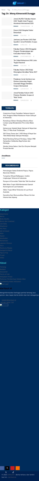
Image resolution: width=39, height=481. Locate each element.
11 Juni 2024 (23, 75)
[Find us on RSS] (18, 468)
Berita (2, 216)
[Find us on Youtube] (12, 468)
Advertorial (4, 214)
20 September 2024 (25, 56)
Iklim (1, 233)
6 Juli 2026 (23, 35)
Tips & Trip (4, 253)
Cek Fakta (3, 224)
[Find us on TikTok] (13, 472)
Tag (9, 10)
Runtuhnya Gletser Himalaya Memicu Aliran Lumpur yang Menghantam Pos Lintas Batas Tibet (18, 123)
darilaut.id (12, 477)
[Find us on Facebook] (2, 468)
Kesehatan (4, 238)
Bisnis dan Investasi (7, 221)
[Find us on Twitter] (7, 468)
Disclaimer (4, 272)
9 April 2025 (23, 44)
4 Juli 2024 (23, 65)
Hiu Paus (3, 228)
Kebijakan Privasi (6, 277)
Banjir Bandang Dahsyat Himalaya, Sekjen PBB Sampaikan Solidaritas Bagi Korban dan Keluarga (19, 141)
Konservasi (4, 241)
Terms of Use (5, 274)
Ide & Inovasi (4, 231)
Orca (1, 245)
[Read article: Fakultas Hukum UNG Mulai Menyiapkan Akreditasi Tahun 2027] (7, 72)
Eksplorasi (3, 226)
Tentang (3, 267)
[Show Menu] (2, 3)
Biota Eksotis (4, 219)
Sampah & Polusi (6, 250)
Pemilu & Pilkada (6, 248)
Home (3, 10)
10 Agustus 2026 (25, 26)
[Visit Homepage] (19, 3)
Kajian (2, 236)
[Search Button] (36, 3)
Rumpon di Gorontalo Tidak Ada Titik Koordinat (19, 181)
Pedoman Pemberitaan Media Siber (13, 279)
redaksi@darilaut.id (8, 300)
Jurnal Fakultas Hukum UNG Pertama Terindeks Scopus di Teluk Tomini (23, 95)
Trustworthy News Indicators (10, 281)
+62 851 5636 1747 (7, 302)
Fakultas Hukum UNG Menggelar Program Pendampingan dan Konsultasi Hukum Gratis (25, 51)
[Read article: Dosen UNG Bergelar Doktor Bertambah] (7, 33)
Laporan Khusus (6, 243)
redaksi (16, 26)
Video (2, 258)
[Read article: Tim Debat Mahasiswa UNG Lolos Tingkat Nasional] (7, 63)
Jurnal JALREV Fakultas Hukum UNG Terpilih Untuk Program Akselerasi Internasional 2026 (25, 21)
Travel (2, 255)
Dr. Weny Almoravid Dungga (20, 10)
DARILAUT (10, 475)
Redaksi (3, 269)
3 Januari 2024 (24, 88)
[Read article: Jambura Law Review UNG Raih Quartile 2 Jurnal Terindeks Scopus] (7, 42)
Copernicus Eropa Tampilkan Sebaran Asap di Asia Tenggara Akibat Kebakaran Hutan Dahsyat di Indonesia (19, 115)
